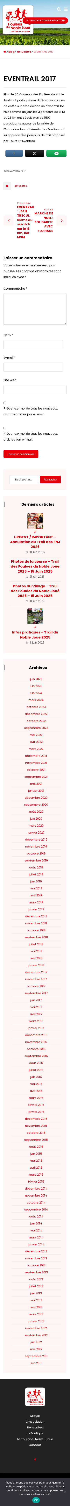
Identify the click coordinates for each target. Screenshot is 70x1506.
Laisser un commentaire (20, 454)
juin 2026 (36, 679)
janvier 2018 (36, 965)
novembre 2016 (36, 1042)
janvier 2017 (36, 1028)
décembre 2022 (36, 714)
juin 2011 (36, 1363)
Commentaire (15, 288)
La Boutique (35, 1433)
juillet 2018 (36, 944)
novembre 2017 (36, 979)
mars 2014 (36, 1237)
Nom (8, 335)
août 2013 (36, 1279)
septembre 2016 (36, 1056)
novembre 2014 (36, 1195)
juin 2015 (36, 1154)
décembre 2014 (36, 1188)
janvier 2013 (36, 1321)
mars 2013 (36, 1314)
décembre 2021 (36, 756)
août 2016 (36, 1063)
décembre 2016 (36, 1035)
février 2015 (36, 1181)
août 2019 (36, 867)
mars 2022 (36, 749)
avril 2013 (36, 1307)
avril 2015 (36, 1168)
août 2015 (36, 1147)
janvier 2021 (36, 791)
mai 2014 (36, 1230)
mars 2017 (36, 1021)
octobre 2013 (36, 1265)
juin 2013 (36, 1293)
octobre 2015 (36, 1133)
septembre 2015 (36, 1140)
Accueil (35, 1416)
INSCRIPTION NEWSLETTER (47, 20)
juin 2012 (36, 1342)
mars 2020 (36, 825)
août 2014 (36, 1216)
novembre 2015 (36, 1126)
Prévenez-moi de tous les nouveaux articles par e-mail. (31, 436)
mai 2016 (36, 1084)
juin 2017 (36, 1000)
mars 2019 (36, 902)
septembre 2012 (36, 1335)
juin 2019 (36, 881)
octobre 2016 (36, 1049)
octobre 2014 (36, 1202)
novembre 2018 (36, 923)
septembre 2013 (36, 1272)
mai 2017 (36, 1007)
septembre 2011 (36, 1356)
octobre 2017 (36, 986)
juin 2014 (36, 1223)
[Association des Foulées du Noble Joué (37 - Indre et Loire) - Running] (18, 19)
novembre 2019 (36, 846)
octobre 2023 (36, 707)
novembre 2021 (36, 763)
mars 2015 (36, 1174)
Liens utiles (35, 1427)
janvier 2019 (36, 909)
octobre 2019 (36, 853)
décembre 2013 (36, 1251)
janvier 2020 (36, 832)
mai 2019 (36, 888)
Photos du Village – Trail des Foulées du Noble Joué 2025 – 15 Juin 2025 (35, 591)
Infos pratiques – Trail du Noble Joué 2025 (35, 634)
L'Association (35, 1422)
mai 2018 (36, 951)
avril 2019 (36, 895)
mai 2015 (36, 1161)
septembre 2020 (36, 805)
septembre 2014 (36, 1209)
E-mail (10, 357)
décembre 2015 (36, 1119)
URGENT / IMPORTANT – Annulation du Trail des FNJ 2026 (35, 542)
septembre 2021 (36, 777)
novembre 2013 (36, 1258)
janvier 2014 (36, 1244)
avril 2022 (36, 742)
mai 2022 (36, 735)
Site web (10, 380)
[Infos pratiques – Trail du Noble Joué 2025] (35, 616)
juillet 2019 (36, 874)
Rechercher (50, 479)
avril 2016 (36, 1091)
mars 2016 (36, 1098)
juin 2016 (36, 1077)
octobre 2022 (36, 721)
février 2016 (36, 1105)
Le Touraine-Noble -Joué (35, 1439)
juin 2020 (36, 819)
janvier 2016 (36, 1112)
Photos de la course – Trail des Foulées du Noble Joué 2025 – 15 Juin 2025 (35, 566)
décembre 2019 (36, 839)
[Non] (65, 1492)
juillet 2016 (36, 1070)
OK (36, 1500)
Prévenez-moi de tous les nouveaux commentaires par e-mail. (31, 411)
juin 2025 (36, 686)
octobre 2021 (36, 770)
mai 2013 (36, 1300)
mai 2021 (36, 784)
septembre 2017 (36, 993)
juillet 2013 (36, 1286)
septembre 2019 (36, 860)
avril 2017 (36, 1014)
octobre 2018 (36, 930)
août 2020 (36, 812)
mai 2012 (36, 1349)
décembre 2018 (36, 916)
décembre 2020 (36, 798)
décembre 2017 (36, 972)
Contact (35, 1445)
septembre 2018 (36, 937)
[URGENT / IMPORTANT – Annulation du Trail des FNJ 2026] (35, 521)
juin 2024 (36, 693)
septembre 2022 (36, 728)
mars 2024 (36, 700)
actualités (20, 185)
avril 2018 (36, 958)
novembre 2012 (36, 1328)
